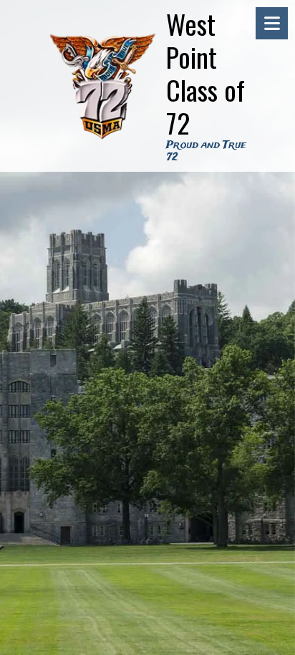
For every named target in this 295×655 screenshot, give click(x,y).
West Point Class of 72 (205, 73)
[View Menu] (272, 23)
